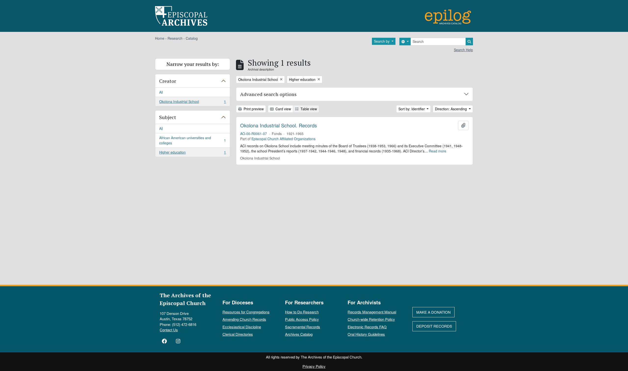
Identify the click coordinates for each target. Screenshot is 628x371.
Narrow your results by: (193, 64)
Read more (437, 150)
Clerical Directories (237, 334)
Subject (167, 117)
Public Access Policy (302, 319)
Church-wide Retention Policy (371, 319)
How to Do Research (302, 311)
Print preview (253, 108)
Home (159, 38)
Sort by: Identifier (412, 108)
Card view (283, 108)
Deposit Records (434, 326)
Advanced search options (268, 94)
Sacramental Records (302, 326)
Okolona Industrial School (192, 102)
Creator (167, 81)
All (161, 92)
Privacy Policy (314, 366)
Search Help (463, 49)
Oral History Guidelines (366, 334)
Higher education (192, 153)
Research (175, 38)
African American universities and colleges (192, 140)
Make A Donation (433, 312)
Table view (308, 108)
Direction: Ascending (451, 108)
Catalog (192, 38)
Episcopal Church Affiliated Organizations (283, 138)
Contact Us (169, 329)
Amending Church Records (244, 319)
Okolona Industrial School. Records (278, 125)
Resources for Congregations (246, 311)
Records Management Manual (372, 311)
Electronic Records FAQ (367, 326)
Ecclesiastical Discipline (241, 326)
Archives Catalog (299, 334)
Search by (382, 41)
